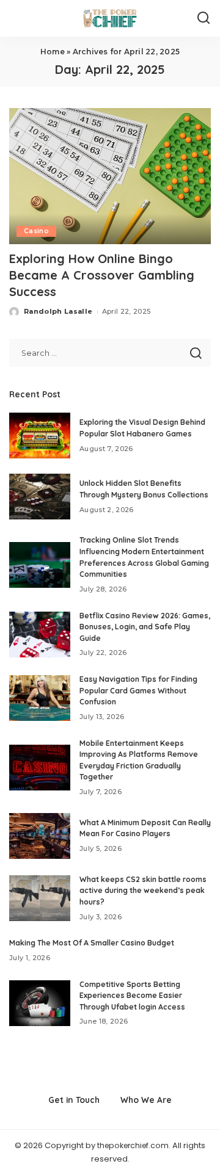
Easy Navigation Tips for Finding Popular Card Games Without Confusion (138, 690)
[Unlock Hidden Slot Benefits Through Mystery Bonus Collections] (39, 496)
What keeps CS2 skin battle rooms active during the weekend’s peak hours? (143, 890)
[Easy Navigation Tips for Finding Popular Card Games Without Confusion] (39, 698)
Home (52, 51)
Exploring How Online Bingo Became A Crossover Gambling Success (101, 275)
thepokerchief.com (133, 1145)
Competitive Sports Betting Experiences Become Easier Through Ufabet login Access (132, 995)
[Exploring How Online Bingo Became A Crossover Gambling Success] (110, 176)
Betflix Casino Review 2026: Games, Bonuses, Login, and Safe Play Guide (144, 627)
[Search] (203, 18)
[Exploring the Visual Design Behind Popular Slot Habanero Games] (39, 435)
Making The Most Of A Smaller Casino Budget (91, 942)
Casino (36, 231)
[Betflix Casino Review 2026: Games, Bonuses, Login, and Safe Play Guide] (39, 634)
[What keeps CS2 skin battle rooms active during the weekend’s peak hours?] (39, 898)
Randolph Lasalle (58, 311)
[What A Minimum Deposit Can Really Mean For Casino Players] (39, 836)
